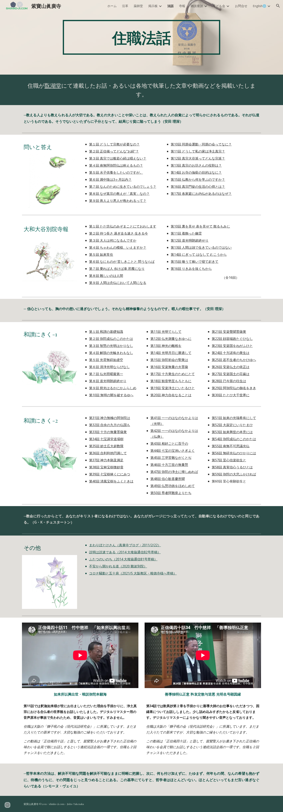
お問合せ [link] (241, 6)
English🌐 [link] (259, 6)
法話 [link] (170, 6)
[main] (141, 37)
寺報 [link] (182, 6)
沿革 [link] (125, 6)
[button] (278, 6)
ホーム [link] (112, 6)
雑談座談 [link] (197, 6)
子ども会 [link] (219, 6)
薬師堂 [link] (138, 6)
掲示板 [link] (153, 6)
